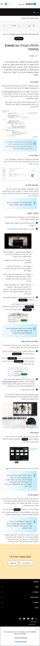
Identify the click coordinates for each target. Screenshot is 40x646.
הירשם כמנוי (18, 38)
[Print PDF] (25, 38)
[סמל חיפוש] (10, 4)
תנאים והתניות (33, 621)
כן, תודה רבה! (26, 563)
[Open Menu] (1, 4)
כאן (7, 468)
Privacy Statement (21, 638)
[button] (5, 4)
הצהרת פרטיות (31, 624)
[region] (20, 636)
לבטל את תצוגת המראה (9, 381)
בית (38, 12)
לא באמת (13, 563)
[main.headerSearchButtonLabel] (9, 3)
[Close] (37, 629)
